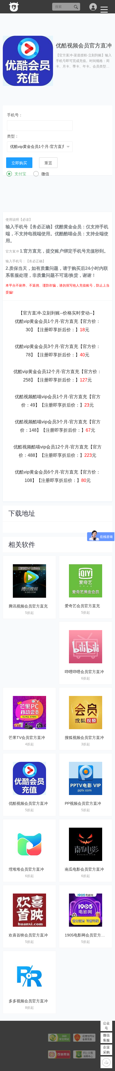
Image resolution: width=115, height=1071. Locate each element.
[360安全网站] (59, 1037)
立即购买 (19, 163)
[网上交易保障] (84, 1054)
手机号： (15, 115)
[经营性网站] (84, 1037)
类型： (13, 136)
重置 (48, 163)
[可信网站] (59, 1054)
